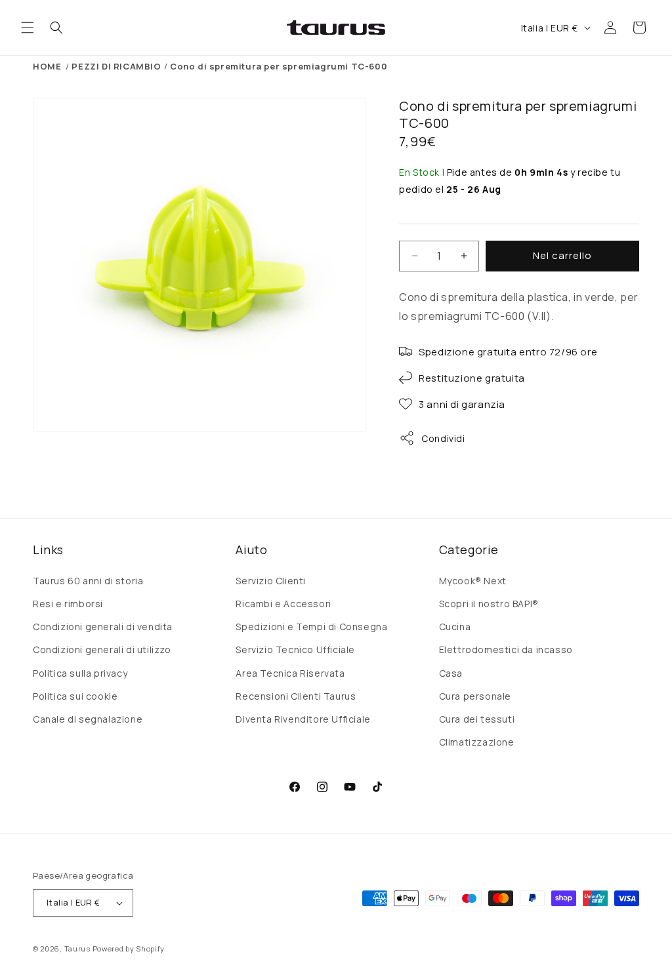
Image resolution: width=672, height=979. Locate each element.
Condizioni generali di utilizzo (102, 649)
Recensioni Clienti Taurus (296, 696)
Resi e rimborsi (68, 603)
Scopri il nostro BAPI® (489, 603)
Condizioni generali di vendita (103, 626)
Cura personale (475, 696)
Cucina (455, 626)
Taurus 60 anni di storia (88, 580)
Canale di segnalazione (87, 719)
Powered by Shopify (129, 948)
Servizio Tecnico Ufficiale (295, 649)
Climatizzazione (476, 742)
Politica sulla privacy (80, 673)
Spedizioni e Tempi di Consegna (311, 626)
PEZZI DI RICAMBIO (116, 66)
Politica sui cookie (75, 696)
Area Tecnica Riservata (290, 673)
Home (47, 66)
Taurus (77, 948)
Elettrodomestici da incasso (506, 649)
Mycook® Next (473, 580)
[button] (27, 27)
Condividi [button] (443, 438)
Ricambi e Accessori (283, 603)
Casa (451, 673)
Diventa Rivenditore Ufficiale (303, 719)
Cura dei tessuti (477, 719)
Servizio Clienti (271, 580)
